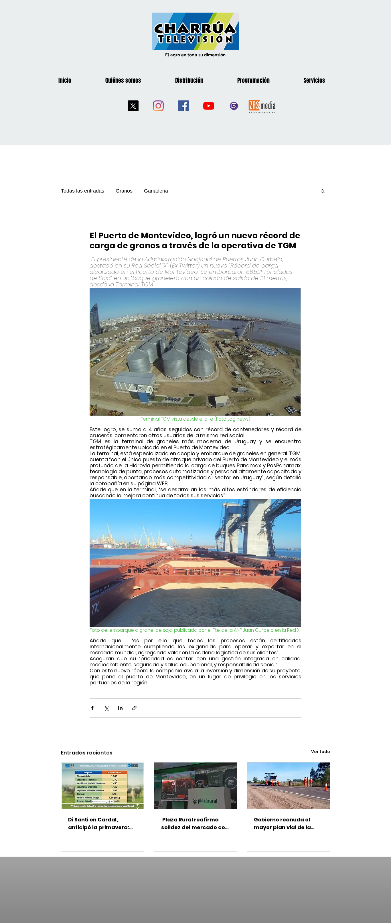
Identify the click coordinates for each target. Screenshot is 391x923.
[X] (133, 105)
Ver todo (320, 751)
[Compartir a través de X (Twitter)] (106, 708)
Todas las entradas (82, 191)
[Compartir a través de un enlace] (134, 708)
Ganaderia (156, 191)
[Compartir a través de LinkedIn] (120, 708)
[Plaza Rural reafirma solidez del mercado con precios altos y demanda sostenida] (195, 785)
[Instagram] (158, 105)
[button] (322, 191)
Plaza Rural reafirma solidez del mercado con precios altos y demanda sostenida (195, 823)
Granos (124, 191)
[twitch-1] (233, 105)
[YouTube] (208, 105)
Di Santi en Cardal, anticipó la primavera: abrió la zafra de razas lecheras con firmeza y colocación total (99, 823)
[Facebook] (183, 105)
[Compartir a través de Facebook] (92, 708)
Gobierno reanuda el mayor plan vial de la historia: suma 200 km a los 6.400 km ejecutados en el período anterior (287, 823)
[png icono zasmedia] (262, 106)
